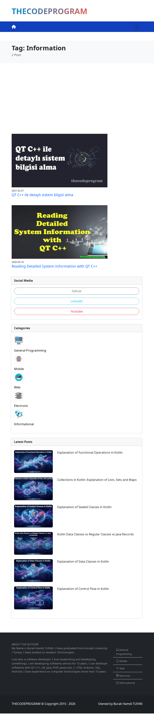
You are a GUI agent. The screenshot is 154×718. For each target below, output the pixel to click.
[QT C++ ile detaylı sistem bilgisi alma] (59, 160)
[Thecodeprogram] (14, 26)
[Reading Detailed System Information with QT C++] (59, 231)
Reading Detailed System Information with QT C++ (54, 266)
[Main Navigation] (137, 26)
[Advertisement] (77, 98)
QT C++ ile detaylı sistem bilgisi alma (42, 194)
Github (77, 291)
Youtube (77, 311)
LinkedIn (77, 301)
